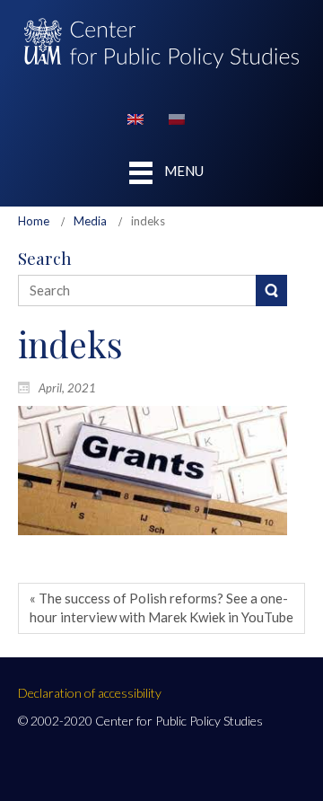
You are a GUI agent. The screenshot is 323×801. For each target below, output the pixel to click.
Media (90, 221)
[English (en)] (135, 118)
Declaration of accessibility (90, 692)
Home (33, 221)
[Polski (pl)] (177, 118)
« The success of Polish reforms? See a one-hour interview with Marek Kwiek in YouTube (161, 607)
